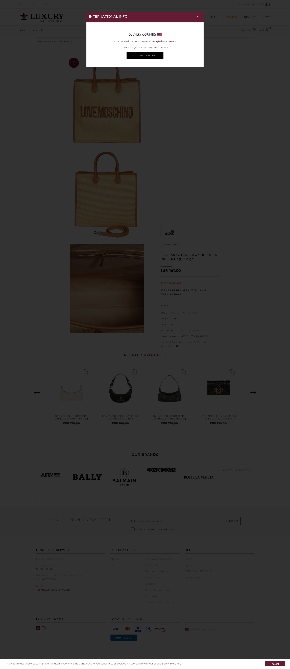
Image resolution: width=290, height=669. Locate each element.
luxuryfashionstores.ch (164, 41)
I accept (275, 663)
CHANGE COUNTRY (145, 55)
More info (175, 663)
